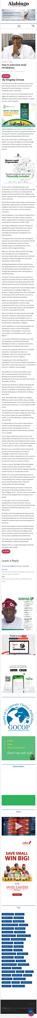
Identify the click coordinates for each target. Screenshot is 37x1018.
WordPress (30, 1008)
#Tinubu (23, 964)
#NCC (19, 943)
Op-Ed (11, 61)
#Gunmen (7, 932)
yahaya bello (18, 986)
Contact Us (31, 1003)
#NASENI (7, 943)
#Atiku (19, 914)
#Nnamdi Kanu (8, 953)
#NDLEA (7, 946)
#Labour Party (23, 935)
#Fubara (20, 928)
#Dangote (18, 921)
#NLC (18, 950)
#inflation (20, 932)
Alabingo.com (6, 1008)
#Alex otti (7, 914)
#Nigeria (7, 950)
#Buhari (18, 918)
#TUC (6, 968)
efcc (28, 975)
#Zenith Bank (8, 971)
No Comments (20, 71)
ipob (15, 982)
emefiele (7, 979)
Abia (20, 971)
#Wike (16, 968)
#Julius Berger (8, 935)
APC (29, 971)
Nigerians (26, 982)
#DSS (24, 925)
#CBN (6, 921)
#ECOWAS (7, 928)
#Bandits (7, 918)
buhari (6, 975)
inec (6, 982)
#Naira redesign (18, 939)
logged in (13, 566)
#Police (20, 961)
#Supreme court (9, 964)
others (6, 986)
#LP (5, 939)
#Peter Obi (8, 961)
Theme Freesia (22, 1008)
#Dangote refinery (10, 925)
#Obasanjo (7, 957)
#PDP (19, 957)
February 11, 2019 (8, 71)
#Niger (18, 946)
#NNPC (22, 953)
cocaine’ (17, 975)
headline (19, 979)
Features (5, 61)
